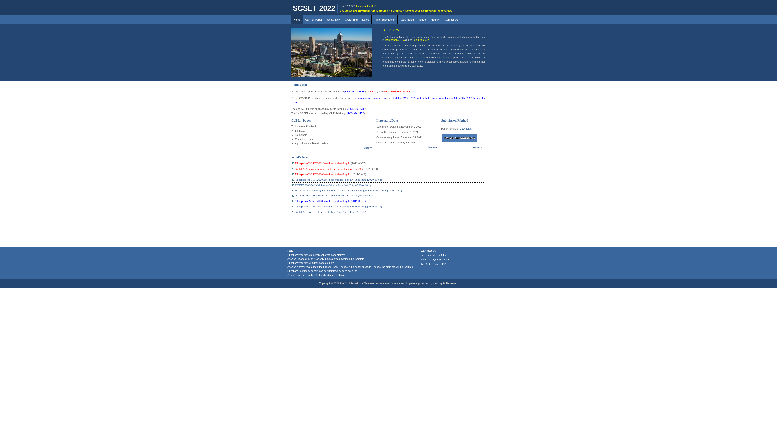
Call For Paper (313, 19)
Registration (407, 19)
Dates (365, 19)
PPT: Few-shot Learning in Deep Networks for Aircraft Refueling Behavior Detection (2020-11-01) (348, 190)
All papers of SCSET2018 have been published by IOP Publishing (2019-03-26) (338, 206)
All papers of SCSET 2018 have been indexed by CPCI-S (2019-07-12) (334, 195)
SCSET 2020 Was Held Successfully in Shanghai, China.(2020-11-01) (333, 185)
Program (435, 19)
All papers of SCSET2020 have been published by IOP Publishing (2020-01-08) (338, 179)
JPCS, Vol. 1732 (356, 109)
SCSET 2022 (314, 8)
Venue (422, 19)
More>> (368, 147)
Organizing (351, 19)
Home (297, 19)
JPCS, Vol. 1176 (355, 113)
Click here (371, 91)
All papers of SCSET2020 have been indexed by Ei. (323, 174)
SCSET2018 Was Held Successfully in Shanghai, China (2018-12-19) (332, 211)
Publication (299, 84)
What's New (333, 19)
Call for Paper (301, 120)
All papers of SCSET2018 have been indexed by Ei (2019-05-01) (330, 201)
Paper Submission (384, 19)
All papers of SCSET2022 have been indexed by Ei (322, 163)
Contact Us (451, 19)
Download (465, 128)
